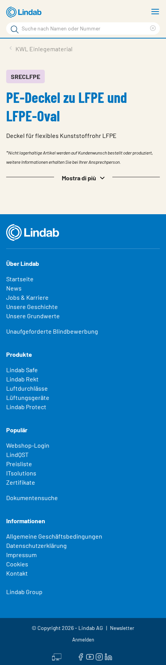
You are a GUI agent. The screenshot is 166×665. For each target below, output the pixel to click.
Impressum (21, 554)
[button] (83, 177)
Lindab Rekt (22, 379)
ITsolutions (21, 473)
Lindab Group (24, 591)
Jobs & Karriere (27, 297)
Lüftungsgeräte (27, 397)
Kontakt (17, 573)
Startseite (20, 278)
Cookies (17, 564)
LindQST (17, 454)
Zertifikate (20, 482)
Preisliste (19, 463)
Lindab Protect (26, 406)
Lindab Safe (22, 369)
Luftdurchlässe (27, 388)
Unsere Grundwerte (33, 315)
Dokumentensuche (32, 497)
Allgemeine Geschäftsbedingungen (54, 536)
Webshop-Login (27, 445)
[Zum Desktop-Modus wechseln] (56, 656)
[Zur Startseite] (25, 12)
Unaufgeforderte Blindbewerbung (52, 331)
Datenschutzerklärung (36, 545)
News (14, 288)
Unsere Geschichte (32, 306)
